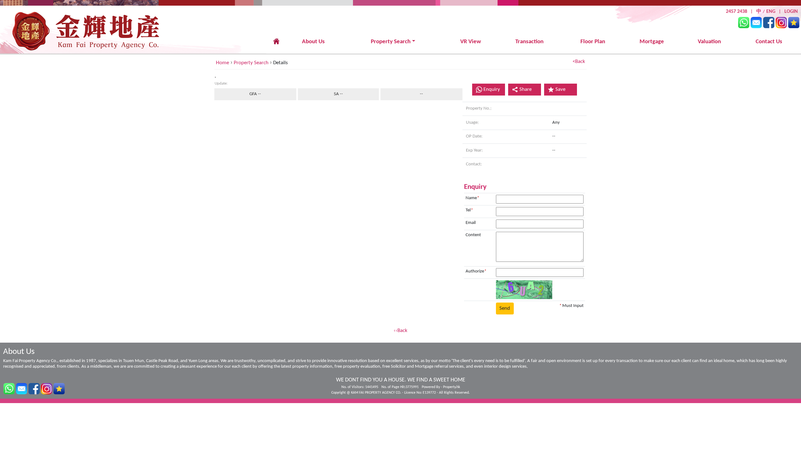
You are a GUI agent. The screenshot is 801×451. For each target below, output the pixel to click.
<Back (579, 61)
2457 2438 (736, 11)
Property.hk (451, 387)
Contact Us (769, 42)
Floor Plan (592, 42)
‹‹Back (400, 330)
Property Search (391, 42)
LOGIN (791, 11)
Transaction (529, 42)
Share (525, 89)
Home (222, 62)
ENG (770, 11)
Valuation (709, 42)
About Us (313, 42)
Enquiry (491, 89)
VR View (470, 42)
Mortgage (652, 42)
